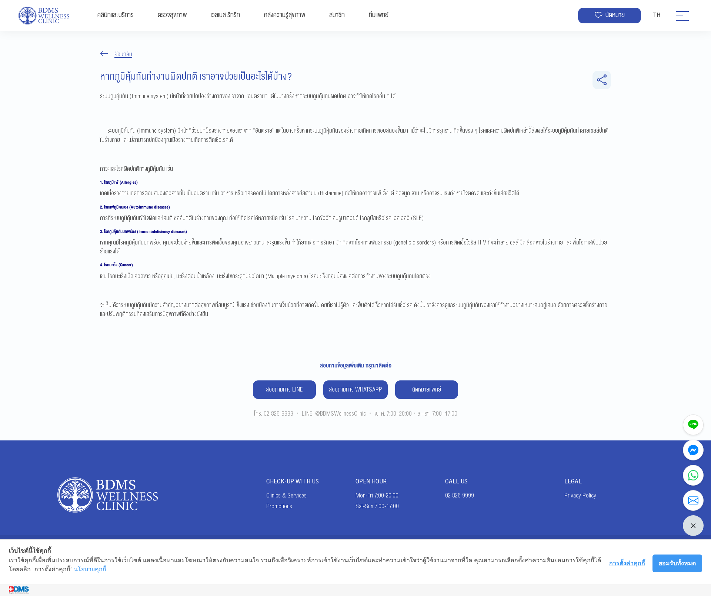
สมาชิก (337, 15)
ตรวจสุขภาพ (172, 15)
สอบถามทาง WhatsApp (355, 389)
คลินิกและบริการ (115, 15)
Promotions (279, 506)
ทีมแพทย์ (378, 15)
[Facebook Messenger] (693, 450)
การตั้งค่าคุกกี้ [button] (627, 563)
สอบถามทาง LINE (284, 389)
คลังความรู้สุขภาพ (284, 15)
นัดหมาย (615, 15)
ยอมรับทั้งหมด (677, 563)
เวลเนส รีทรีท (225, 15)
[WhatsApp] (693, 475)
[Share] (601, 80)
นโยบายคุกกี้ (90, 569)
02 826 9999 (459, 495)
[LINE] (693, 424)
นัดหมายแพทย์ (426, 389)
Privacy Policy (580, 495)
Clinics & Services (286, 495)
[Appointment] (693, 500)
